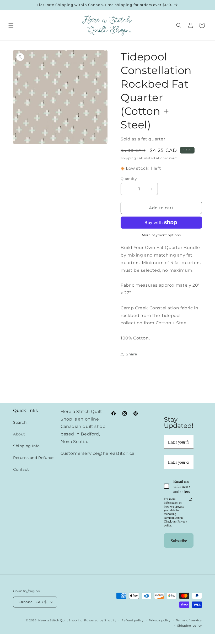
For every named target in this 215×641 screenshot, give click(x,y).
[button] (11, 25)
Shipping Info (26, 446)
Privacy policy (160, 620)
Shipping (128, 158)
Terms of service (189, 620)
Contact (21, 469)
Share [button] (131, 354)
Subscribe (179, 540)
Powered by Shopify (100, 620)
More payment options (161, 235)
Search (20, 422)
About (19, 434)
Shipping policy (189, 625)
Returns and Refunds (33, 457)
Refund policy (132, 620)
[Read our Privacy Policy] (190, 499)
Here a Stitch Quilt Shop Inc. (60, 620)
